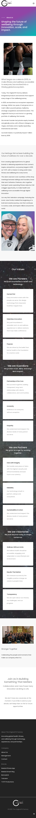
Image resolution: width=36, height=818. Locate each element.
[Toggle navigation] (34, 3)
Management (6, 756)
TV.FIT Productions (7, 782)
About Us (4, 752)
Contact (4, 759)
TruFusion (4, 778)
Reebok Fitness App (8, 768)
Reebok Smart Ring (7, 772)
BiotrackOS (5, 775)
